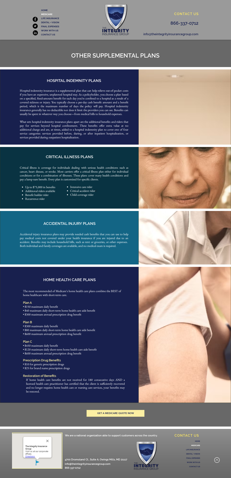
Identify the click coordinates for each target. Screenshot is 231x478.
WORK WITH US (49, 30)
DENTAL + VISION (50, 22)
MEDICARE (46, 14)
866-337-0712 (72, 467)
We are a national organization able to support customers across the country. (111, 435)
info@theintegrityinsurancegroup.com (87, 463)
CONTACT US (48, 34)
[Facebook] (35, 19)
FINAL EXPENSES (50, 26)
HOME (44, 10)
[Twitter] (35, 26)
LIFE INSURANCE (50, 18)
